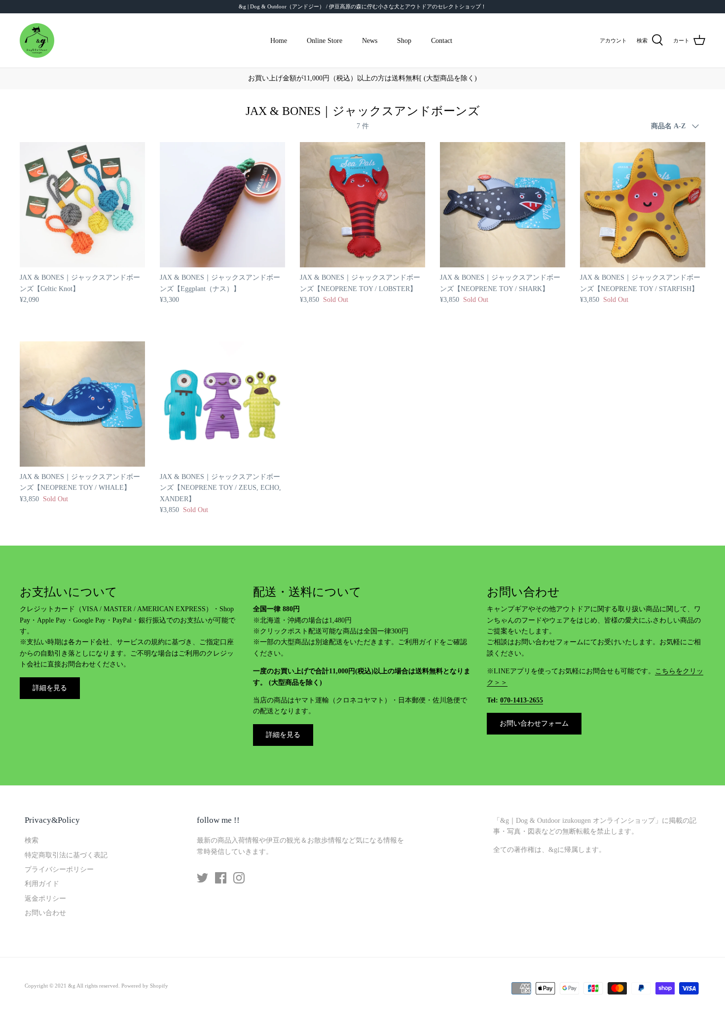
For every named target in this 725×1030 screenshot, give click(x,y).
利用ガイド (42, 883)
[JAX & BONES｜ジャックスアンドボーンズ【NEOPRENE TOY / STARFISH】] (642, 204)
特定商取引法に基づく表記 (66, 855)
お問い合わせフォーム (534, 723)
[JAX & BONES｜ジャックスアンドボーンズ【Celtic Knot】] (82, 204)
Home (278, 40)
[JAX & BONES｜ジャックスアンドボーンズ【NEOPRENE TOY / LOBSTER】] (362, 204)
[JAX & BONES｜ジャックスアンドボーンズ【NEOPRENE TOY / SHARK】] (502, 204)
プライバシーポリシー (59, 869)
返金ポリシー (45, 898)
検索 (31, 840)
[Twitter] (202, 877)
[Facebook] (220, 877)
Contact (441, 40)
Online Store (324, 40)
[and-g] (37, 40)
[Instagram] (239, 877)
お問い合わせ (45, 913)
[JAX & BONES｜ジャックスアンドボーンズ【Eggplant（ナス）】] (222, 204)
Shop (404, 40)
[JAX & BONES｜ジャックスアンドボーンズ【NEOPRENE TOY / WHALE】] (82, 404)
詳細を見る (50, 688)
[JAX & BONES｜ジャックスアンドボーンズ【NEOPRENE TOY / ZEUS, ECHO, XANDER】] (222, 404)
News (369, 40)
